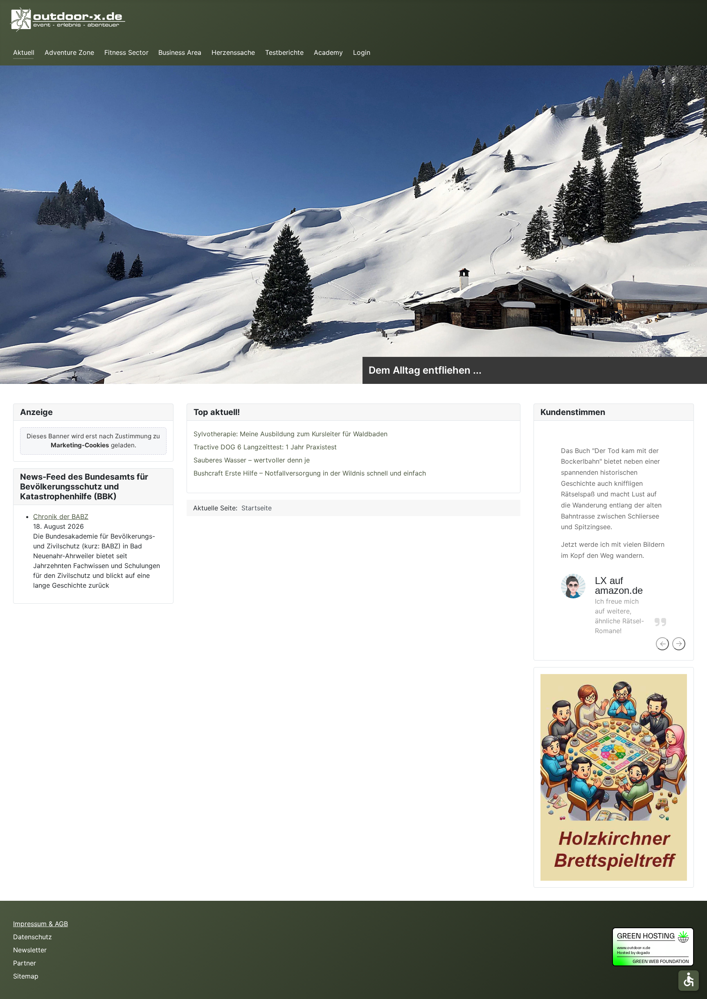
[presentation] (662, 643)
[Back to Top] (692, 983)
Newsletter (30, 950)
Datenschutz (32, 937)
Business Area (179, 52)
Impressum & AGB (40, 924)
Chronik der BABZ (60, 516)
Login (361, 52)
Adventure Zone (69, 52)
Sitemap (25, 976)
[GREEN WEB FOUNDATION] (653, 946)
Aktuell (23, 52)
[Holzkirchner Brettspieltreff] (613, 777)
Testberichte (284, 52)
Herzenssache (233, 52)
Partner (24, 963)
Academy (328, 52)
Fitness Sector (126, 52)
